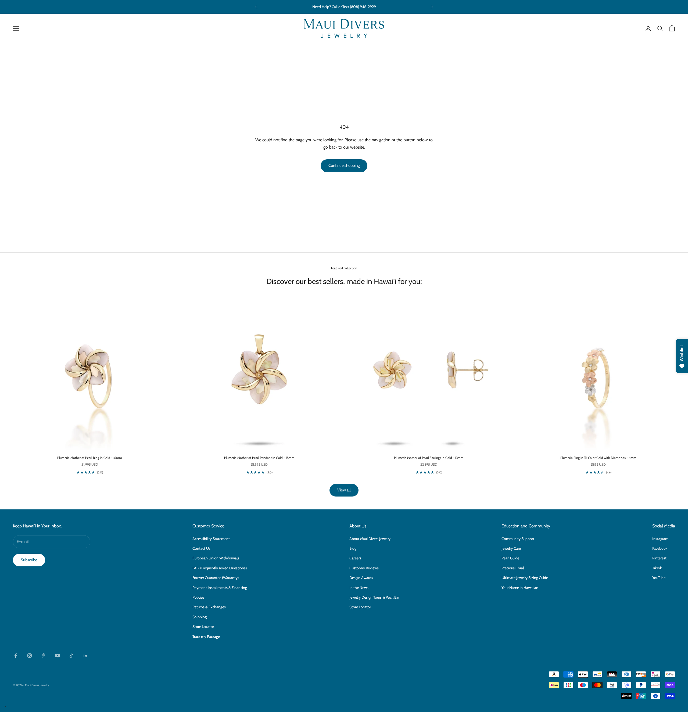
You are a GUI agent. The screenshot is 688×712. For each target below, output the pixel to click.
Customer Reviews (364, 568)
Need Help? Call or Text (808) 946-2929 (344, 6)
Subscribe (29, 560)
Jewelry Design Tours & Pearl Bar (374, 597)
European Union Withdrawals (215, 558)
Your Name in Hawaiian (519, 587)
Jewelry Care (511, 548)
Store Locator (203, 626)
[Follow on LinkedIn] (85, 655)
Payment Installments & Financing (219, 587)
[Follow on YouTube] (57, 655)
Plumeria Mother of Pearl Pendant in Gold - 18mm (259, 458)
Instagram (660, 538)
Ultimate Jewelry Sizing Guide (524, 577)
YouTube (658, 577)
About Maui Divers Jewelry (369, 538)
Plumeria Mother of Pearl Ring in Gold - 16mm (89, 458)
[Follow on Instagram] (29, 655)
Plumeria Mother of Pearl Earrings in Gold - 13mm (429, 458)
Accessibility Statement (211, 538)
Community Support (517, 538)
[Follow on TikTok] (71, 655)
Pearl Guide (510, 558)
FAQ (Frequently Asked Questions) (219, 568)
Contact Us (201, 548)
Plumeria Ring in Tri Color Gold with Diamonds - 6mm (598, 458)
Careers (355, 558)
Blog (352, 548)
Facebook (659, 548)
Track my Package (206, 636)
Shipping (199, 616)
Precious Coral (512, 568)
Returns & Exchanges (209, 607)
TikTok (657, 568)
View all (344, 490)
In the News (358, 587)
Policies (198, 597)
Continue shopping (344, 165)
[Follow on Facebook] (15, 655)
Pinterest (659, 558)
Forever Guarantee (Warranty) (215, 577)
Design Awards (361, 577)
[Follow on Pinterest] (43, 655)
